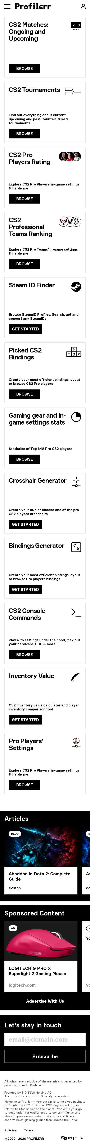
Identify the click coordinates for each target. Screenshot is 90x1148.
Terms (28, 1130)
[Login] (83, 6)
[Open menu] (7, 6)
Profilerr (35, 1085)
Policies (10, 1130)
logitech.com (22, 985)
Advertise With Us (45, 1001)
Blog (15, 833)
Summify (47, 1096)
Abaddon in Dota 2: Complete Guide (39, 876)
